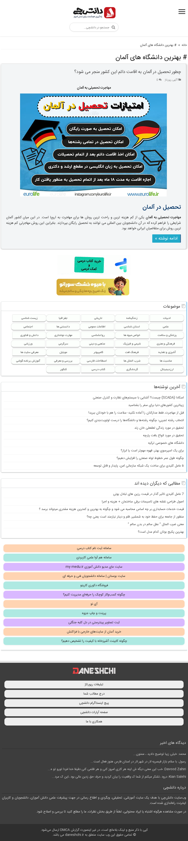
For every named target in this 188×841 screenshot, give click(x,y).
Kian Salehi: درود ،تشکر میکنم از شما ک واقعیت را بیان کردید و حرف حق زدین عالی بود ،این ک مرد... (119, 776)
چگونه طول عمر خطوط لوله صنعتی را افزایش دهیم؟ (150, 458)
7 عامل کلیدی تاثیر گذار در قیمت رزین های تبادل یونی (148, 494)
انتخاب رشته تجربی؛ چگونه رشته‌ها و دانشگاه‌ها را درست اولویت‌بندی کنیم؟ (135, 420)
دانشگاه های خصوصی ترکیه (166, 443)
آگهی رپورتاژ (171, 80)
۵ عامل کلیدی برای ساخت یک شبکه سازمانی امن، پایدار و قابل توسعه (139, 465)
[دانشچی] (94, 13)
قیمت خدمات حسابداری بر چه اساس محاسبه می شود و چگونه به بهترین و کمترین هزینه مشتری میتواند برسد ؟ (111, 509)
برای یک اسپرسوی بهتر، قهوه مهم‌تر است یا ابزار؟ (152, 450)
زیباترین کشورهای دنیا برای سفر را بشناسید (156, 405)
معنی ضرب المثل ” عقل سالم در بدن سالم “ (156, 524)
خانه (184, 45)
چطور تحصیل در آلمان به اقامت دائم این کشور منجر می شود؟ (127, 72)
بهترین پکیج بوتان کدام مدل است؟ (161, 532)
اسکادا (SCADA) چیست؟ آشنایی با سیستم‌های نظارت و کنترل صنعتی (138, 397)
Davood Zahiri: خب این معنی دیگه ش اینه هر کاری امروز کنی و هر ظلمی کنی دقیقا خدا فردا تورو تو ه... (117, 769)
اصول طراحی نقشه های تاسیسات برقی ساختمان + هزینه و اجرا (143, 501)
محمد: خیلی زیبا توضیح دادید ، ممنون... (159, 754)
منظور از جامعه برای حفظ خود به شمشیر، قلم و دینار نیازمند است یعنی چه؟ (135, 516)
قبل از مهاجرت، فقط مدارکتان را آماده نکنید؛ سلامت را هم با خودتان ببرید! (136, 412)
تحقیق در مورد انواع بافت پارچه (163, 435)
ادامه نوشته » (166, 238)
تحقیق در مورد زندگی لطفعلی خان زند (159, 428)
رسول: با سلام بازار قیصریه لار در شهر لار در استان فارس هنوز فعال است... (138, 761)
